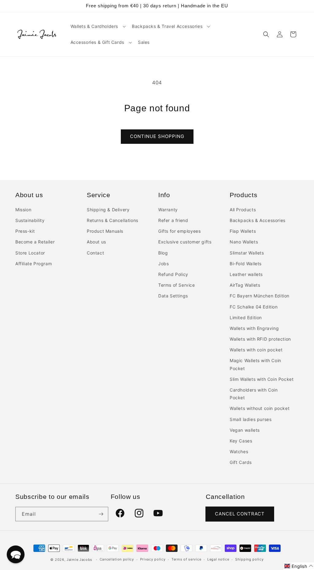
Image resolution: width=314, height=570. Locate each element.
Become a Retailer (35, 241)
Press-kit (25, 231)
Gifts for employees (179, 231)
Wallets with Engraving (254, 328)
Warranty (168, 209)
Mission (23, 209)
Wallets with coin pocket (256, 349)
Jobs (163, 263)
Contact (95, 252)
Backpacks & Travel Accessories (167, 26)
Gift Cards (241, 462)
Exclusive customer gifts (184, 241)
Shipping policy (249, 559)
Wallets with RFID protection (260, 339)
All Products (243, 209)
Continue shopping (157, 136)
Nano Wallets (244, 241)
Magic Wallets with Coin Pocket (255, 364)
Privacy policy (153, 559)
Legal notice (218, 559)
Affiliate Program (33, 263)
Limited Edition (246, 317)
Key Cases (241, 440)
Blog (163, 252)
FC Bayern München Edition (259, 295)
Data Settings (173, 295)
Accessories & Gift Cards (97, 42)
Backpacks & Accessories (257, 220)
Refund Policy (173, 274)
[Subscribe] (101, 514)
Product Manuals (105, 231)
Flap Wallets (243, 231)
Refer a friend (173, 220)
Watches (239, 451)
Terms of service (186, 559)
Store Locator (30, 252)
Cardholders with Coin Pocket (254, 393)
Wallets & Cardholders (94, 26)
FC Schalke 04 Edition (254, 306)
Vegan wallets (245, 430)
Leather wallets (246, 274)
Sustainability (29, 220)
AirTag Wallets (245, 285)
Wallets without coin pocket (259, 408)
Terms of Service (176, 285)
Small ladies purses (250, 419)
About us (96, 241)
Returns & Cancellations (112, 220)
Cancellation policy (117, 559)
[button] (97, 26)
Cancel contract (240, 514)
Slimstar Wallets (247, 252)
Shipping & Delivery (108, 209)
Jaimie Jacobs (79, 559)
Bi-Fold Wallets (246, 263)
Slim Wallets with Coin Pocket (261, 379)
